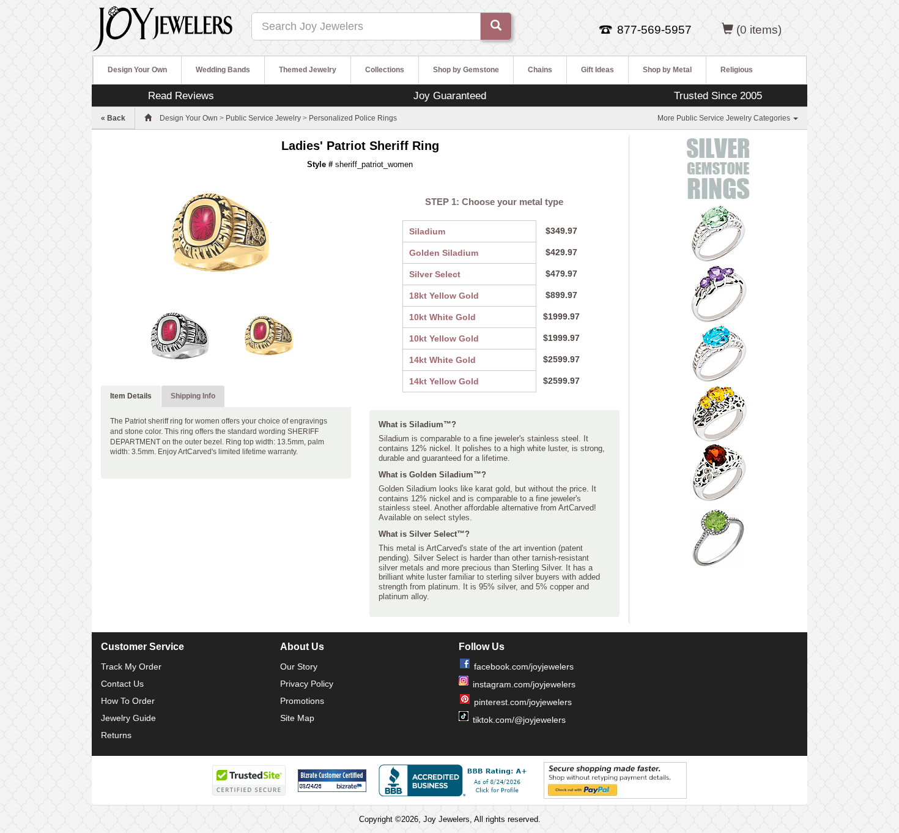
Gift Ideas (597, 69)
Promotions (302, 701)
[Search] (496, 26)
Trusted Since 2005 (718, 95)
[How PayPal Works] (615, 779)
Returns (116, 735)
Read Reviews (181, 95)
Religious (736, 69)
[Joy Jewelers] (162, 27)
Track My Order (131, 666)
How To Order (128, 701)
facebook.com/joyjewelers (524, 666)
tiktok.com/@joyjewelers (519, 720)
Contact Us (122, 684)
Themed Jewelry (307, 69)
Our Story (298, 666)
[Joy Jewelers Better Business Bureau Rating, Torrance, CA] (455, 780)
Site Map (297, 718)
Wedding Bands (223, 69)
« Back (113, 118)
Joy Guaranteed (449, 95)
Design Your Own (137, 69)
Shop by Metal (667, 69)
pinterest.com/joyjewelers (523, 702)
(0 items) (759, 29)
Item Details (131, 396)
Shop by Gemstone (466, 69)
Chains (540, 69)
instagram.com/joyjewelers (524, 684)
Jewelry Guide (128, 718)
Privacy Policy (306, 684)
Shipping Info (193, 396)
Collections (384, 69)
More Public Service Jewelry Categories (724, 118)
